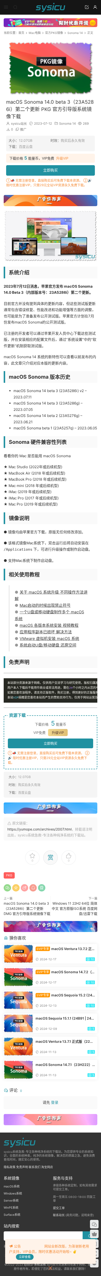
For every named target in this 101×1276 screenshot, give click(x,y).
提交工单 (59, 1208)
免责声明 (22, 1167)
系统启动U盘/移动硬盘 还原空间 (48, 645)
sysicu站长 (19, 123)
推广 (23, 129)
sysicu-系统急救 (35, 1264)
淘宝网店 (47, 1167)
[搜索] (15, 7)
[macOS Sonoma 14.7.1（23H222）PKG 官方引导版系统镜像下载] (18, 1069)
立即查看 (25, 1257)
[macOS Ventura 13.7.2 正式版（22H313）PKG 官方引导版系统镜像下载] (18, 953)
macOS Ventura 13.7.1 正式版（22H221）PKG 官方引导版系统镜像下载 (65, 1041)
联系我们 (34, 1167)
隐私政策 (9, 1167)
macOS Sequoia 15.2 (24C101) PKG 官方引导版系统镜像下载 (65, 995)
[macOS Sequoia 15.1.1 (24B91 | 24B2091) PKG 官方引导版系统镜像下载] (18, 1023)
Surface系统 (12, 1214)
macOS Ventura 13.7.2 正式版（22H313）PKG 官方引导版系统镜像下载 (65, 949)
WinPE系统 (11, 1207)
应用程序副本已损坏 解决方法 (46, 631)
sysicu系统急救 (50, 7)
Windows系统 (13, 1193)
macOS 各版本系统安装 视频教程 (49, 625)
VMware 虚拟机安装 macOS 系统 (49, 638)
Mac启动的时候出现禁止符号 (45, 605)
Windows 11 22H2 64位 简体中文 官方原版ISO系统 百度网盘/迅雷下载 (74, 908)
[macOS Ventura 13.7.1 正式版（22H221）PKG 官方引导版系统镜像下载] (18, 1046)
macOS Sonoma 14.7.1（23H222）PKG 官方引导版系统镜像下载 (65, 1065)
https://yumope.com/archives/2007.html (39, 829)
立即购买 (50, 170)
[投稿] (87, 7)
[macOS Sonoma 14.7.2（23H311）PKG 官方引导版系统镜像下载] (18, 977)
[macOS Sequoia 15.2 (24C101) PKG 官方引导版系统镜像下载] (18, 1000)
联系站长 (59, 1215)
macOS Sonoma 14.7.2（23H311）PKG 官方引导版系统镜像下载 (65, 972)
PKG (9, 875)
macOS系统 (12, 1186)
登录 (54, 1102)
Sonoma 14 (67, 123)
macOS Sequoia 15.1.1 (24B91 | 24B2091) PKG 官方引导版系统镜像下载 (64, 1018)
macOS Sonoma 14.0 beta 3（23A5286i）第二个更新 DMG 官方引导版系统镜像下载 (27, 908)
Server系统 (11, 1200)
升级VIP (62, 158)
